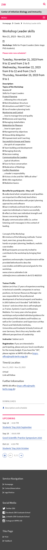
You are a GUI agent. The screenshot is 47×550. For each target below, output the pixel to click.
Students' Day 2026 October (16, 448)
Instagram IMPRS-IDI (14, 520)
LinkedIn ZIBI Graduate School (18, 516)
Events (17, 23)
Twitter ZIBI (10, 508)
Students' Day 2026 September (17, 427)
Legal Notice (9, 492)
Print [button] (6, 537)
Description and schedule (16, 407)
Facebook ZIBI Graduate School (18, 512)
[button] (5, 455)
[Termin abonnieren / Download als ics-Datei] (23, 41)
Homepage (7, 23)
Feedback (8, 541)
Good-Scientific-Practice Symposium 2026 (22, 437)
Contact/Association (12, 488)
